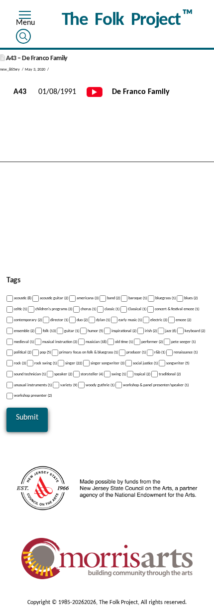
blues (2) (190, 298)
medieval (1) (23, 342)
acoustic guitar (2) (53, 298)
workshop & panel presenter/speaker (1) (155, 385)
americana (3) (87, 298)
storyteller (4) (91, 374)
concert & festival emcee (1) (176, 309)
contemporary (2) (27, 320)
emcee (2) (183, 320)
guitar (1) (71, 331)
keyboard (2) (194, 331)
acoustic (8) (22, 298)
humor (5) (95, 331)
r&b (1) (159, 352)
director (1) (58, 320)
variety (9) (68, 385)
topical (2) (141, 374)
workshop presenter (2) (32, 396)
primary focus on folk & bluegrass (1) (88, 352)
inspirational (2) (123, 331)
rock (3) (19, 363)
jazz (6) (170, 331)
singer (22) (73, 363)
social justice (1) (145, 363)
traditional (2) (169, 374)
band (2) (113, 298)
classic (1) (111, 309)
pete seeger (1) (183, 342)
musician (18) (96, 342)
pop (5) (45, 352)
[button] (25, 16)
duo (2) (82, 320)
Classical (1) (136, 309)
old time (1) (123, 342)
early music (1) (129, 320)
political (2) (22, 352)
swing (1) (118, 374)
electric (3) (158, 320)
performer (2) (151, 342)
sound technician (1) (29, 374)
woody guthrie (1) (99, 385)
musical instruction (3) (59, 342)
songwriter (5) (177, 363)
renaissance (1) (185, 352)
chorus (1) (88, 309)
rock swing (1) (45, 363)
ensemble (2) (23, 331)
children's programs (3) (53, 309)
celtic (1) (20, 309)
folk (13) (49, 331)
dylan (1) (102, 320)
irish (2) (150, 331)
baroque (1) (137, 298)
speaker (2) (62, 374)
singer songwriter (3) (107, 363)
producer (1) (135, 352)
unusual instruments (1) (32, 385)
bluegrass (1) (165, 298)
